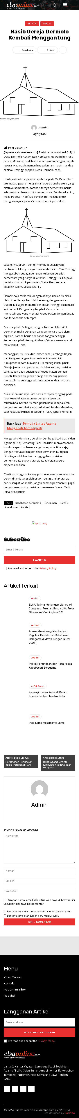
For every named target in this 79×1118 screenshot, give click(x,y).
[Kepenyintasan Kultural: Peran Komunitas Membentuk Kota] (14, 691)
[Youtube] (31, 1089)
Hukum (47, 23)
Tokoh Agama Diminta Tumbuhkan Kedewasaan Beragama (57, 764)
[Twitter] (42, 812)
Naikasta (69, 1112)
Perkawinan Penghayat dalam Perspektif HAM (19, 763)
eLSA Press (37, 686)
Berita (32, 23)
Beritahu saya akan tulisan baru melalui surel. (33, 915)
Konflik (64, 503)
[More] (63, 50)
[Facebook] (36, 812)
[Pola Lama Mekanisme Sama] (14, 719)
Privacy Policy (47, 568)
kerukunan (50, 503)
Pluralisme (11, 507)
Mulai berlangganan (39, 1032)
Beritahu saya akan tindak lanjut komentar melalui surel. (39, 911)
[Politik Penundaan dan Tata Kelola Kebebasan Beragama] (14, 662)
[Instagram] (15, 1089)
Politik (24, 507)
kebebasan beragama (28, 503)
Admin (42, 127)
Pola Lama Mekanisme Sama (46, 722)
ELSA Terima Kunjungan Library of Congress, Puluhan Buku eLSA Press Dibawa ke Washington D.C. (52, 608)
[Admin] (34, 127)
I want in (39, 559)
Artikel (35, 625)
